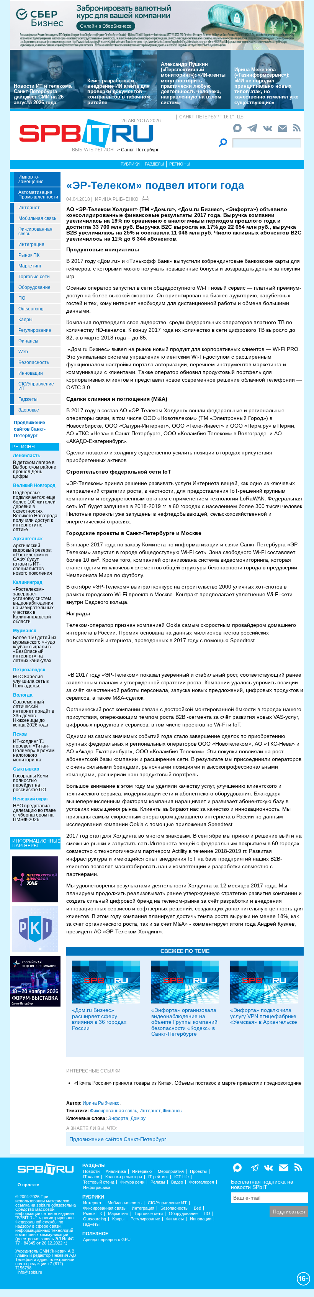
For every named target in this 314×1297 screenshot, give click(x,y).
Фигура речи (132, 1182)
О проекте (28, 1185)
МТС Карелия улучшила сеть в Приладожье (31, 681)
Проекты (198, 1171)
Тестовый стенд (98, 1182)
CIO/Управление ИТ (36, 386)
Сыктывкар (26, 769)
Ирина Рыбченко (116, 199)
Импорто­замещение (31, 179)
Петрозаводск (29, 669)
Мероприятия (171, 1171)
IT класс (91, 1177)
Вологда (23, 695)
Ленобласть (26, 455)
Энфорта (118, 1118)
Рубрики (130, 164)
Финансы (28, 341)
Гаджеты (28, 399)
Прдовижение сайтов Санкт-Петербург (117, 1139)
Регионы (179, 164)
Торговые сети (34, 276)
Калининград (28, 582)
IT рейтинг (158, 1177)
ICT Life (181, 1177)
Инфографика (96, 1188)
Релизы (157, 1182)
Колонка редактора (123, 1177)
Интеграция (31, 244)
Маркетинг (29, 266)
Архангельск (28, 538)
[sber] (157, 25)
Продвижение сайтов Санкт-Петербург (30, 429)
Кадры (25, 319)
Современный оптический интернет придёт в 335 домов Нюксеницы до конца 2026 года (33, 713)
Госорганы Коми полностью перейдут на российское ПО (30, 782)
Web (23, 351)
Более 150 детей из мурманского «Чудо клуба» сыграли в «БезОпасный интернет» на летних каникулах (34, 649)
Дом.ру (138, 1118)
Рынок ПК (28, 255)
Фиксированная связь (35, 231)
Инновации (30, 373)
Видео (177, 1182)
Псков (20, 734)
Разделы (154, 164)
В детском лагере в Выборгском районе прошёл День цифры (34, 469)
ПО (21, 298)
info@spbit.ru (30, 1272)
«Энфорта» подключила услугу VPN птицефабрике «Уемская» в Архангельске (263, 1016)
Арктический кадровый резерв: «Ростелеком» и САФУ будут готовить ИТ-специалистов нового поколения (32, 559)
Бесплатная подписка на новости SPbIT (262, 1184)
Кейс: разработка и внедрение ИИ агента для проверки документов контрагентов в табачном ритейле (118, 91)
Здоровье (28, 410)
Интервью (142, 1171)
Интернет (29, 207)
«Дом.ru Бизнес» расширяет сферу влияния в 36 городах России (99, 1019)
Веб (197, 1208)
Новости (91, 1171)
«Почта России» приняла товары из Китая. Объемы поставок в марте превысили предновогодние (187, 1083)
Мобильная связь (37, 218)
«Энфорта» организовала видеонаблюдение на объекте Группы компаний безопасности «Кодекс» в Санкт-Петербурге (184, 1022)
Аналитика (116, 1171)
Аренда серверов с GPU (107, 1240)
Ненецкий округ (30, 799)
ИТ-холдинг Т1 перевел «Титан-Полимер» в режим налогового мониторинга (33, 750)
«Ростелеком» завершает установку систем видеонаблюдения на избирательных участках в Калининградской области (33, 605)
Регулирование (34, 330)
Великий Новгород (34, 485)
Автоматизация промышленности (38, 194)
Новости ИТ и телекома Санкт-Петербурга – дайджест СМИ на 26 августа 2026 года (43, 94)
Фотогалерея (201, 1182)
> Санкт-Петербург (138, 149)
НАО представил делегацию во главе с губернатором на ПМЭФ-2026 (34, 812)
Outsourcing (31, 309)
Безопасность (33, 362)
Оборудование (34, 287)
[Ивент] (35, 879)
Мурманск (24, 630)
